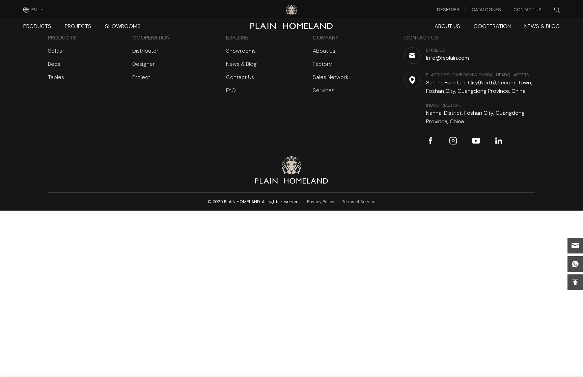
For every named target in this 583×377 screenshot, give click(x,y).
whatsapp (575, 264)
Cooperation (492, 26)
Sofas (55, 50)
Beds (54, 64)
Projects (78, 26)
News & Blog (542, 26)
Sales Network (330, 77)
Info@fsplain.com (575, 245)
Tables (56, 77)
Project (141, 77)
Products (37, 26)
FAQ (231, 90)
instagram (453, 140)
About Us (447, 26)
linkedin (498, 140)
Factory (322, 64)
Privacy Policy (320, 202)
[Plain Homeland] (291, 10)
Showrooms (123, 26)
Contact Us (527, 9)
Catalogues (486, 9)
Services (323, 90)
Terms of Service (358, 202)
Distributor (145, 50)
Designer (448, 9)
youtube (476, 140)
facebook (430, 140)
